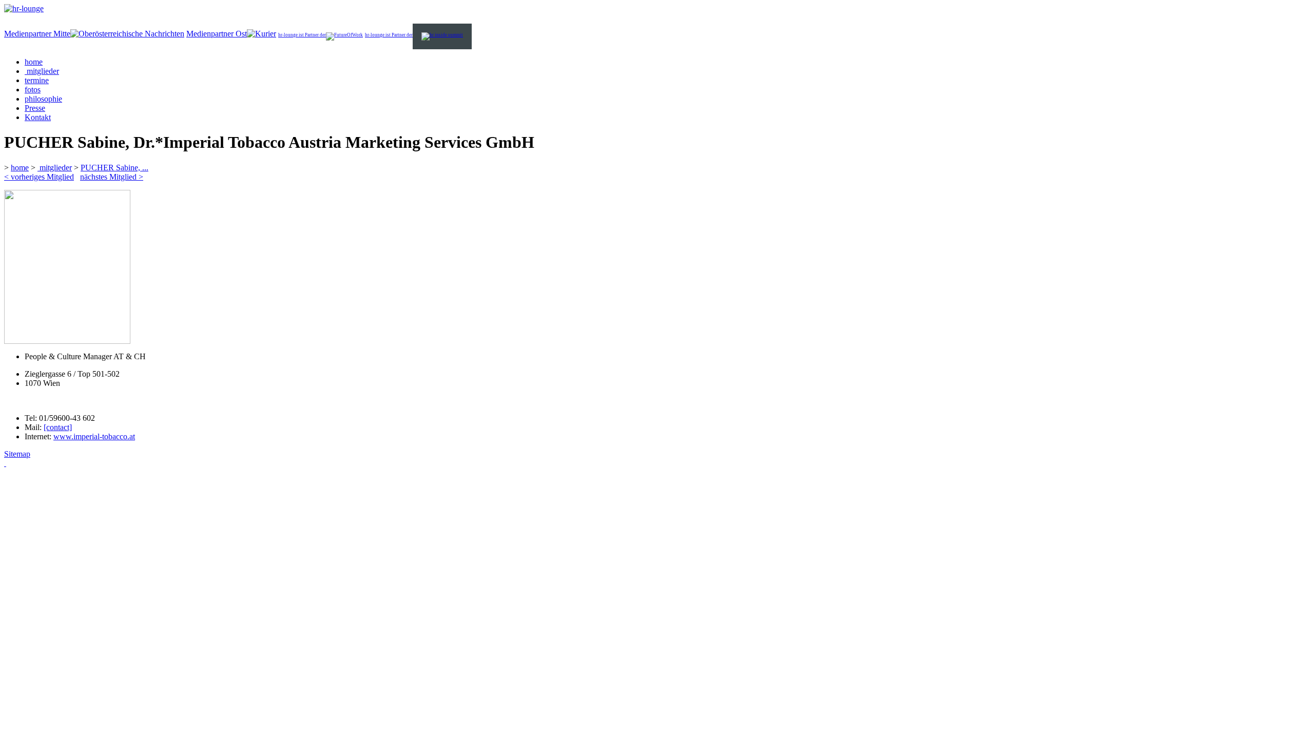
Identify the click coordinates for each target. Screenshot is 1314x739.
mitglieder (42, 71)
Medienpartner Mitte (37, 33)
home (34, 61)
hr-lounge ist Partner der (302, 34)
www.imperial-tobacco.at (94, 436)
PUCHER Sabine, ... (114, 167)
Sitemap (17, 454)
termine (37, 80)
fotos (33, 89)
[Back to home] (24, 8)
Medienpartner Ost (216, 33)
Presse (35, 108)
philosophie (43, 98)
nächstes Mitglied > (111, 176)
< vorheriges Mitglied (39, 176)
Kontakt (38, 117)
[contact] (58, 427)
